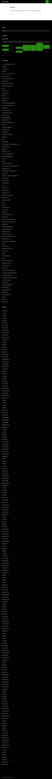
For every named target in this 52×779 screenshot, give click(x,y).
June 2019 (4, 519)
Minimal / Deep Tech (6, 226)
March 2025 (4, 352)
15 (39, 47)
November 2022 (5, 419)
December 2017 (5, 563)
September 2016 (5, 599)
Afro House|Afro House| (7, 78)
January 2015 (5, 648)
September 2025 (5, 337)
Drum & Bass (5, 132)
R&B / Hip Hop (5, 255)
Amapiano (4, 81)
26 (19, 51)
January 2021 (5, 473)
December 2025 (5, 330)
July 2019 (4, 517)
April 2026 (4, 320)
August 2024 (4, 369)
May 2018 (4, 550)
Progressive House (6, 248)
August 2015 (4, 631)
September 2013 (5, 686)
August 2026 (4, 310)
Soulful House (5, 263)
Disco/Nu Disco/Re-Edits (7, 122)
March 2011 (4, 759)
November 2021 (5, 449)
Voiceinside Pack (5, 294)
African (3, 71)
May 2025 (4, 347)
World (3, 299)
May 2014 (4, 667)
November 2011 (5, 740)
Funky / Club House (6, 163)
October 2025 (5, 335)
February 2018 (5, 558)
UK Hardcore (5, 287)
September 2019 (5, 512)
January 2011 (5, 764)
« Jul (3, 55)
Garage (3, 173)
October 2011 (5, 742)
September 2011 (5, 745)
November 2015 (5, 623)
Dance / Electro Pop (6, 112)
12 (19, 47)
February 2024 (5, 383)
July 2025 (4, 342)
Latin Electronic (5, 207)
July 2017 (4, 575)
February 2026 (5, 325)
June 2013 (4, 694)
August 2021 (4, 456)
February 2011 (5, 762)
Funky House (5, 168)
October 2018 (5, 538)
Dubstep (4, 136)
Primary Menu (50, 1)
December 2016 (5, 592)
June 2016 (4, 606)
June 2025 (4, 344)
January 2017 (5, 589)
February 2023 (5, 412)
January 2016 (5, 618)
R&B (3, 253)
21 (32, 49)
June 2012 (4, 723)
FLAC (3, 158)
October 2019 (5, 509)
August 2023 (4, 398)
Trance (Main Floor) (6, 275)
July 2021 (4, 458)
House (3, 187)
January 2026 (5, 327)
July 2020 (4, 487)
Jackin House (5, 200)
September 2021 (5, 453)
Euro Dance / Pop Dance (7, 153)
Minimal (4, 224)
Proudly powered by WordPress (7, 777)
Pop (3, 243)
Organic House (5, 238)
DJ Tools (4, 124)
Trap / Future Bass (6, 280)
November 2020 (5, 478)
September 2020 (5, 483)
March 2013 (4, 701)
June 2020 (4, 490)
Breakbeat (4, 100)
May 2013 (4, 696)
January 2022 (5, 444)
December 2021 (5, 446)
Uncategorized (5, 289)
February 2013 (5, 703)
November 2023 (5, 390)
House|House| (5, 190)
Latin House (4, 209)
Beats (3, 95)
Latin (3, 204)
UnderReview (5, 292)
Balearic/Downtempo (6, 86)
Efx (2, 139)
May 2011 (4, 754)
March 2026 (4, 322)
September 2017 (5, 570)
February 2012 (5, 732)
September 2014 (5, 657)
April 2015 (4, 640)
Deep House (4, 119)
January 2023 (5, 415)
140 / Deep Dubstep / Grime (8, 64)
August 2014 (4, 660)
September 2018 (5, 541)
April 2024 (4, 378)
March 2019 (4, 526)
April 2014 (4, 669)
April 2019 (4, 524)
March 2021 (4, 468)
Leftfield (3, 212)
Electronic (4, 149)
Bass (3, 88)
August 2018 (4, 543)
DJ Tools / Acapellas (6, 127)
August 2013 (4, 689)
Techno (3, 267)
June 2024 (4, 373)
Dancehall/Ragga (5, 117)
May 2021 (4, 463)
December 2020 (5, 475)
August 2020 (4, 485)
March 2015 (4, 643)
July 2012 (4, 720)
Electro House (5, 146)
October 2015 (5, 626)
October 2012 (5, 713)
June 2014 (4, 665)
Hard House (4, 178)
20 (26, 49)
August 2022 (4, 427)
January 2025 (5, 356)
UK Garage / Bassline (6, 284)
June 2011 (4, 752)
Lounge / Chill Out (6, 214)
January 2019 (5, 531)
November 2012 (5, 711)
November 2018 (5, 536)
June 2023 (4, 402)
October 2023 (5, 393)
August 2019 (4, 514)
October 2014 (5, 655)
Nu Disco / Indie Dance (7, 236)
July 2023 (4, 400)
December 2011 (5, 737)
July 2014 (4, 662)
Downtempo (4, 129)
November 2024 (5, 361)
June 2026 (4, 315)
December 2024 (5, 359)
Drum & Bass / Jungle (6, 134)
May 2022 (4, 434)
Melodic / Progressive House (8, 219)
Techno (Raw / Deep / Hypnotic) (8, 272)
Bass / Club (4, 90)
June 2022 (4, 432)
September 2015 (5, 628)
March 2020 (4, 497)
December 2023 (5, 388)
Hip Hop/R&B (5, 183)
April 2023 (4, 407)
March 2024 (4, 381)
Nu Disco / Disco (5, 234)
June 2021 (4, 461)
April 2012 (4, 728)
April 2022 (4, 436)
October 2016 (5, 597)
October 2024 (5, 364)
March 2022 (4, 439)
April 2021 (4, 466)
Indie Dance (4, 192)
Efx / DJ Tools (5, 141)
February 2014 (5, 674)
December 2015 (5, 621)
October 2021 (5, 451)
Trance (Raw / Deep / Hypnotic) (8, 277)
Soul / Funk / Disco (6, 260)
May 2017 (4, 580)
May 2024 (4, 376)
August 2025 (4, 339)
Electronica (4, 151)
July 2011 (4, 749)
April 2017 (4, 582)
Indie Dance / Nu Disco (7, 195)
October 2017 (5, 567)
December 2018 (5, 533)
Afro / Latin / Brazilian (6, 73)
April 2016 (4, 611)
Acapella (4, 66)
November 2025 (5, 332)
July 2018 (4, 546)
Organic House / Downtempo (8, 241)
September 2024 (5, 366)
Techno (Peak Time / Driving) (8, 270)
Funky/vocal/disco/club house (8, 170)
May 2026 (4, 318)
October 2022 (5, 422)
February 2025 (5, 354)
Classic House (5, 110)
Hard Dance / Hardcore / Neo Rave (9, 175)
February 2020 (5, 500)
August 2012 (4, 718)
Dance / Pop (4, 115)
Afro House (4, 76)
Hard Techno (4, 180)
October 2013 (5, 684)
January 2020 (5, 502)
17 (5, 49)
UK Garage (4, 282)
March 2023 (4, 410)
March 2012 (4, 730)
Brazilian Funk (5, 98)
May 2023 (4, 405)
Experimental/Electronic (7, 156)
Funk (3, 161)
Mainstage (4, 217)
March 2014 (4, 672)
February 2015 (5, 645)
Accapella (4, 69)
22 (39, 49)
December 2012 (5, 708)
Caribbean (4, 107)
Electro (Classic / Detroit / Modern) (9, 144)
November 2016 (5, 594)
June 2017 (4, 577)
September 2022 (5, 424)
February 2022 (5, 441)
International (5, 197)
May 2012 (4, 725)
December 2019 (5, 504)
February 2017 (5, 587)
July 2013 (4, 691)
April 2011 (4, 757)
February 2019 (5, 529)
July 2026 (4, 313)
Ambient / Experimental (7, 83)
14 (32, 47)
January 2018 (5, 560)
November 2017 (5, 565)
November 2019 (5, 507)
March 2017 (4, 584)
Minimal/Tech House (6, 229)
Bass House (4, 93)
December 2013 (5, 679)
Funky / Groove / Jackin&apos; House (10, 166)
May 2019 (4, 521)
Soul (3, 258)
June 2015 (4, 635)
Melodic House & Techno (7, 221)
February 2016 (5, 616)
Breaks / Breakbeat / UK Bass (8, 103)
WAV (3, 297)
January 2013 (5, 706)
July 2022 (4, 429)
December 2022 (5, 417)
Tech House (4, 265)
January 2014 (5, 677)
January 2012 (5, 735)
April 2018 (4, 553)
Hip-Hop (4, 185)
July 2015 (4, 633)
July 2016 (4, 604)
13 (26, 47)
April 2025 (4, 349)
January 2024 (5, 386)
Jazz (3, 202)
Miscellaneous (5, 231)
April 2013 (4, 698)
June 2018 (4, 548)
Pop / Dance (4, 246)
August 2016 (4, 601)
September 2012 (5, 715)
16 (46, 47)
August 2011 (4, 747)
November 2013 (5, 681)
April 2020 (4, 495)
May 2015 (4, 638)
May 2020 (4, 492)
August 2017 (4, 572)
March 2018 (4, 555)
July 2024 (4, 371)
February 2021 (5, 470)
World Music (5, 301)
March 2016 (4, 614)
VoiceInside (5, 1)
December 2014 (5, 650)
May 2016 (4, 609)
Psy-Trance (4, 251)
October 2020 (5, 480)
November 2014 (5, 652)
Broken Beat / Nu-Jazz (6, 105)
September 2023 (5, 395)
